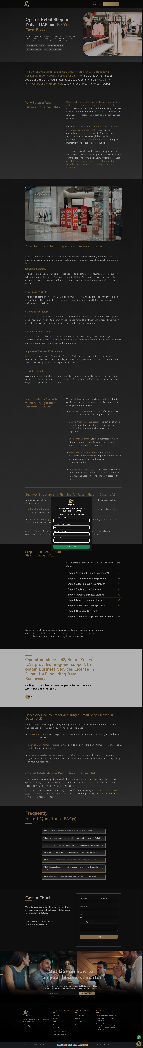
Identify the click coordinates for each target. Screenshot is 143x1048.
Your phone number (62, 524)
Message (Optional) (59, 538)
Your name (59, 517)
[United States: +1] (56, 527)
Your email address (59, 531)
